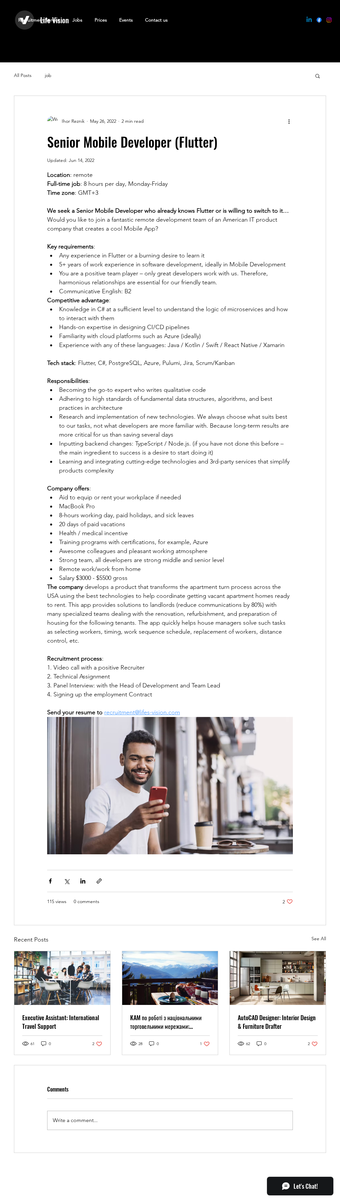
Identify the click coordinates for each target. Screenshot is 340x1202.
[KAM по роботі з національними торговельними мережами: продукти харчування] (170, 978)
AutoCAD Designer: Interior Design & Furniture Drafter (277, 1021)
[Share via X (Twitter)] (66, 881)
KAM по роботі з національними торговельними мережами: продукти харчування (166, 1021)
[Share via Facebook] (50, 881)
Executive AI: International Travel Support (60, 1021)
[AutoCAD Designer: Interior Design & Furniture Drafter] (278, 978)
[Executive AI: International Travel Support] (62, 978)
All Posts (23, 75)
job (48, 75)
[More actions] (289, 121)
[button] (317, 75)
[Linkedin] (309, 20)
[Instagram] (329, 20)
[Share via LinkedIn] (83, 881)
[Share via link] (99, 881)
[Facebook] (319, 20)
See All (318, 939)
